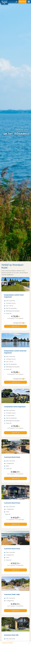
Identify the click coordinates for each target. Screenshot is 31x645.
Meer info (15, 326)
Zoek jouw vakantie (7, 643)
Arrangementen (18, 323)
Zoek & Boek (22, 1)
